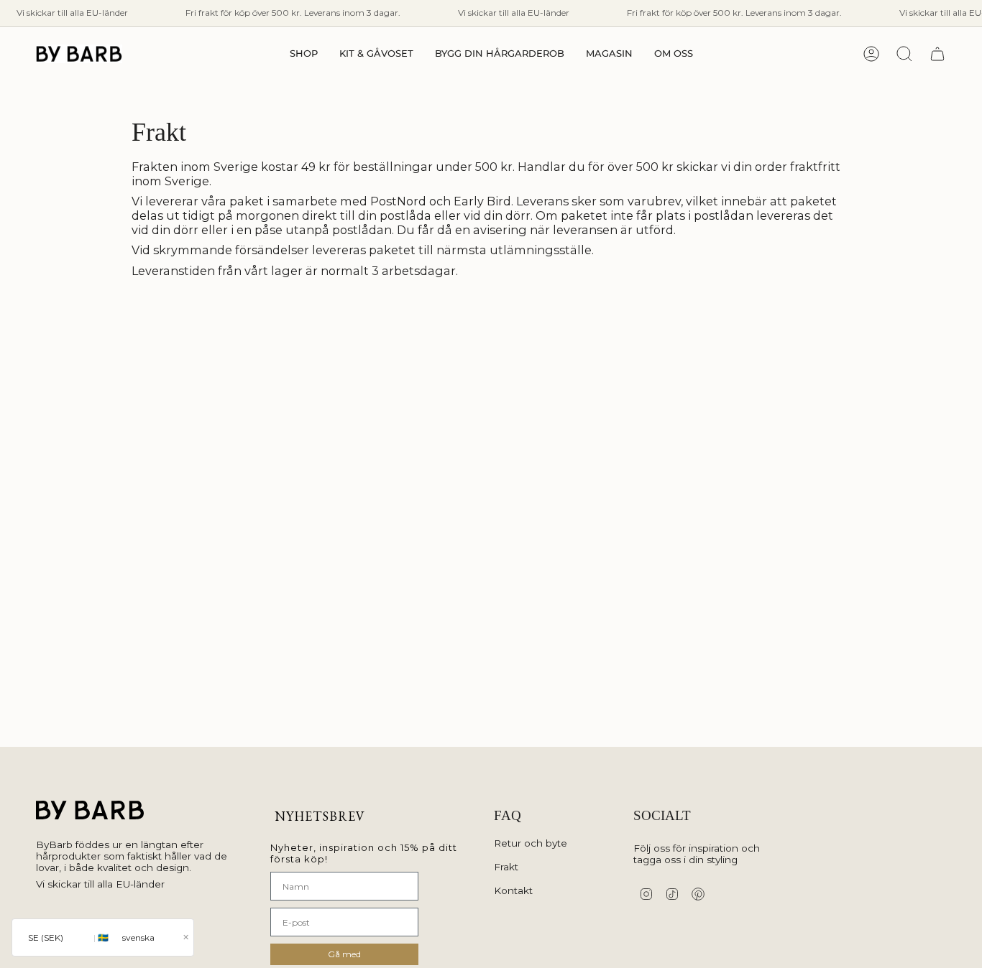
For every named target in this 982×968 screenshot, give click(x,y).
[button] (304, 53)
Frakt (506, 866)
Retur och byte (530, 843)
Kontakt (513, 890)
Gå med (344, 954)
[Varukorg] (937, 54)
